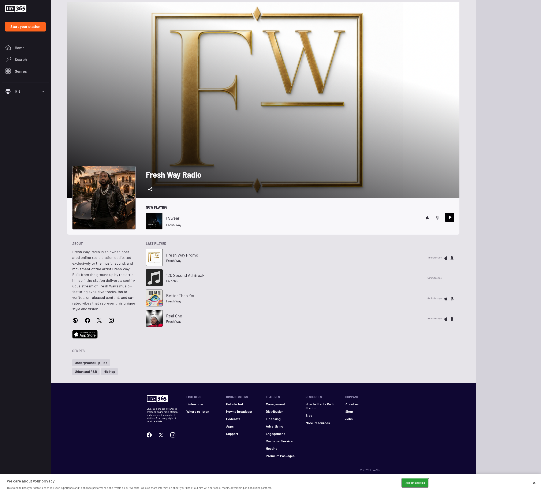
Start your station (25, 26)
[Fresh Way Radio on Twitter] (99, 320)
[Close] (534, 482)
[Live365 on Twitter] (161, 434)
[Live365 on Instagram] (173, 434)
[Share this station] (150, 189)
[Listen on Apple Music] (427, 217)
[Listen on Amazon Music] (437, 217)
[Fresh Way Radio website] (75, 320)
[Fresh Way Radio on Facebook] (87, 320)
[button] (91, 362)
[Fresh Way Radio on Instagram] (111, 320)
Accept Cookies (415, 482)
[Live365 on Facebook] (149, 434)
